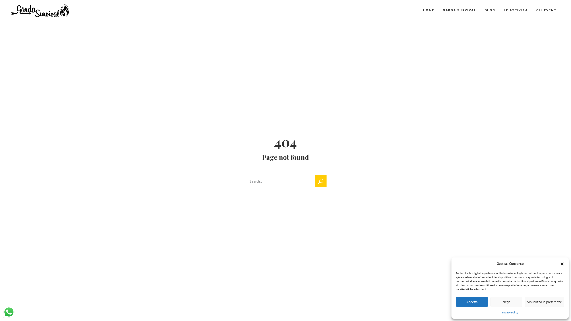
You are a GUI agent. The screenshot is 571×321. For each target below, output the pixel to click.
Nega (506, 302)
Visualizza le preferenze (544, 302)
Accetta (472, 302)
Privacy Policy (510, 312)
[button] (562, 264)
